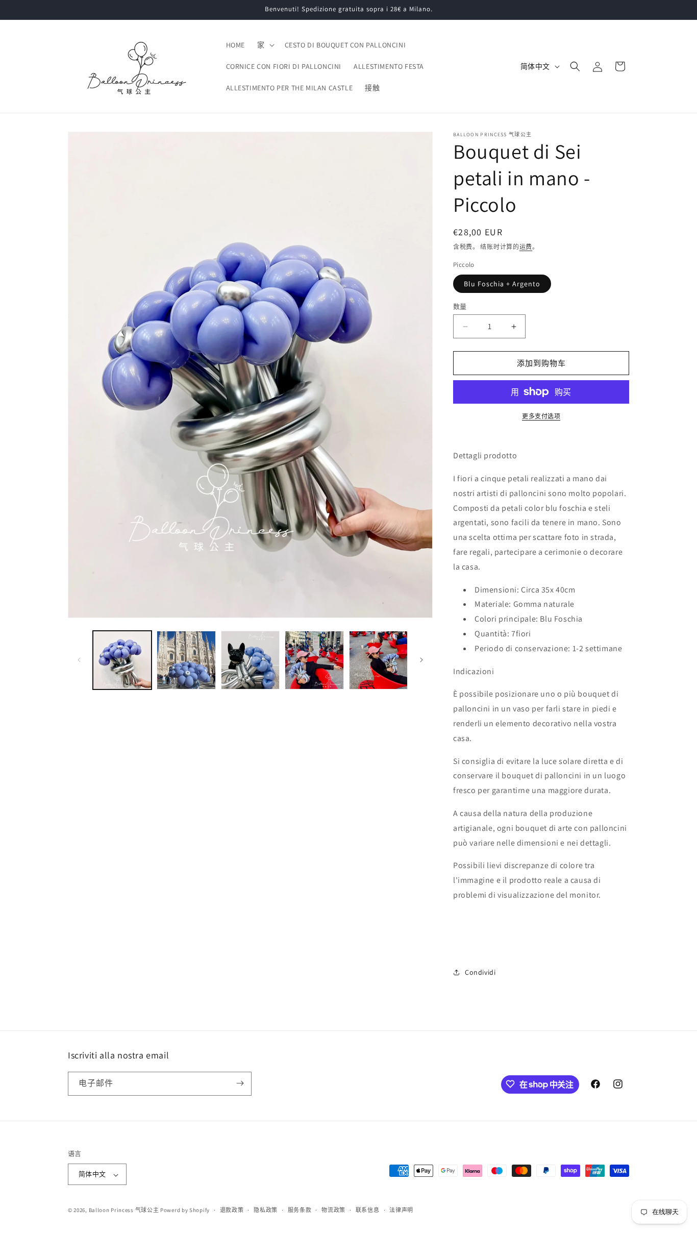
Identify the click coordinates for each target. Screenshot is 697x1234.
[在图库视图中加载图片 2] (186, 660)
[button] (265, 45)
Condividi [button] (480, 972)
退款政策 (232, 1210)
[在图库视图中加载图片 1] (122, 660)
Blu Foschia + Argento (502, 283)
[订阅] (240, 1083)
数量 (460, 306)
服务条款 (300, 1210)
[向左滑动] (79, 660)
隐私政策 (266, 1210)
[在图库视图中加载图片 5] (378, 660)
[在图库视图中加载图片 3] (250, 660)
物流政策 (333, 1210)
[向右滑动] (421, 660)
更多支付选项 (541, 416)
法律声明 (401, 1210)
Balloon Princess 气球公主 (124, 1210)
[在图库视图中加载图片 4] (314, 660)
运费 (525, 247)
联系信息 (368, 1210)
